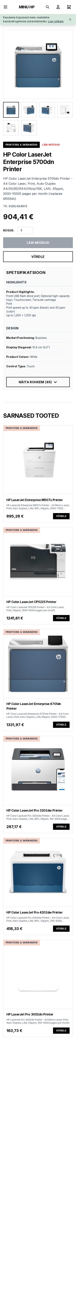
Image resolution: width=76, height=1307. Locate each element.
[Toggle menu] (5, 7)
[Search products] (47, 6)
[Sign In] (58, 7)
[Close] (70, 19)
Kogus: (8, 230)
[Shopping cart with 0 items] (69, 7)
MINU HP (27, 7)
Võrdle (37, 257)
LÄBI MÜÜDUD (38, 243)
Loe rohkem (56, 21)
